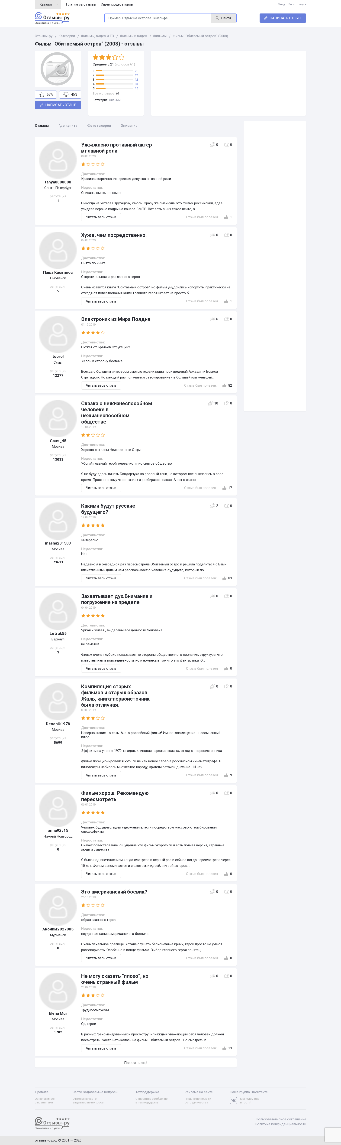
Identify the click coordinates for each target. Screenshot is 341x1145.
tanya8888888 (58, 182)
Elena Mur (58, 1013)
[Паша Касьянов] (58, 250)
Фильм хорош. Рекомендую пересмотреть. (115, 796)
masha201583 (58, 543)
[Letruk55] (58, 611)
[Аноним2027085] (58, 907)
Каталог (45, 4)
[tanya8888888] (58, 160)
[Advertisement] (228, 83)
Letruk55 (58, 633)
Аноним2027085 (58, 929)
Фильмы (115, 100)
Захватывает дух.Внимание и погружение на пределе (116, 599)
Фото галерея (99, 126)
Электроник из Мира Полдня (116, 319)
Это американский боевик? (114, 892)
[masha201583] (58, 521)
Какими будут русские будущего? (108, 509)
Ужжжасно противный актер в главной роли (116, 148)
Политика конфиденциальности (280, 1124)
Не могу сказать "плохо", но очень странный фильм (114, 979)
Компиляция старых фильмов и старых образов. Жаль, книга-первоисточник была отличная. (115, 696)
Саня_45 (58, 440)
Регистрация (297, 4)
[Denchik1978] (58, 701)
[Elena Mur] (58, 991)
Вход (281, 4)
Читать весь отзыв (101, 217)
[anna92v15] (58, 808)
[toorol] (58, 334)
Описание (129, 126)
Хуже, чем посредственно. (114, 235)
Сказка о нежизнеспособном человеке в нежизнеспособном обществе (116, 413)
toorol (58, 356)
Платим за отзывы (81, 4)
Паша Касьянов (58, 272)
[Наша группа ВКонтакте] (235, 1100)
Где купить (67, 126)
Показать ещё (135, 1063)
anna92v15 (58, 830)
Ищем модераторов (117, 4)
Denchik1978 (58, 723)
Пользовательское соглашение (281, 1119)
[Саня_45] (58, 418)
